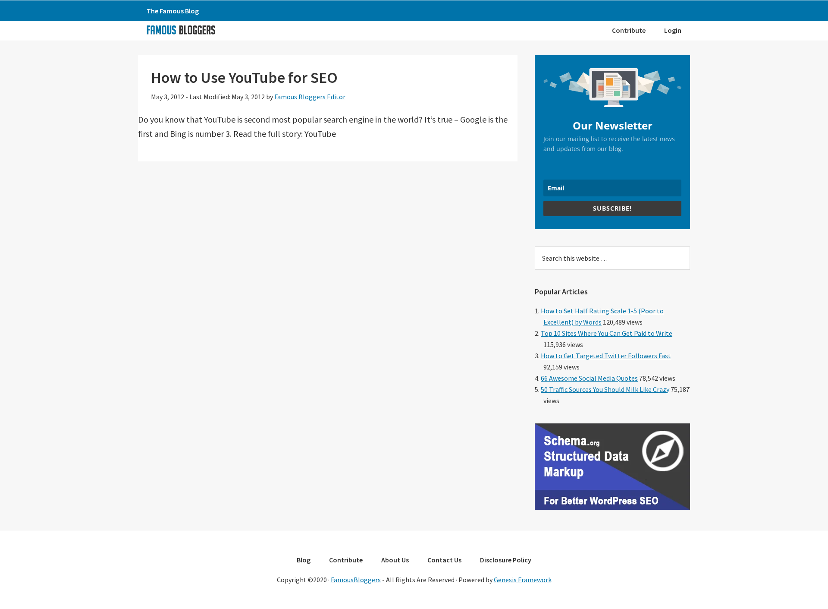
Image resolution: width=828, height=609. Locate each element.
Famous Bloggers (180, 30)
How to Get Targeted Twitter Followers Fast (606, 355)
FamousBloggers (356, 579)
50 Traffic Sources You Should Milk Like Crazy (605, 389)
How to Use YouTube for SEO (244, 77)
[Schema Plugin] (612, 507)
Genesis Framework (523, 579)
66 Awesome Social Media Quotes (589, 378)
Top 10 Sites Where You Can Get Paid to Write (606, 333)
